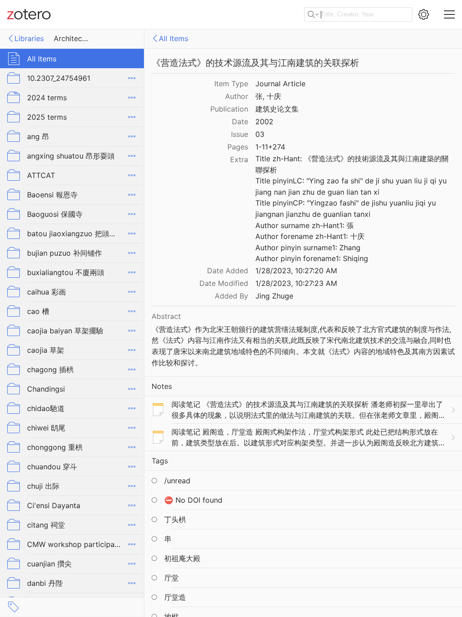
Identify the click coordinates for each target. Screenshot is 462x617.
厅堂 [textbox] (171, 577)
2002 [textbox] (264, 121)
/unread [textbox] (177, 480)
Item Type (231, 83)
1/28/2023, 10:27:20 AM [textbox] (296, 270)
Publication (229, 108)
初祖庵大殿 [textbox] (182, 558)
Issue (239, 134)
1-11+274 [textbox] (270, 146)
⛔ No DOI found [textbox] (193, 500)
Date (240, 121)
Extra (239, 159)
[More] (131, 78)
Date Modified (223, 283)
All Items (173, 38)
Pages (237, 146)
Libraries (29, 38)
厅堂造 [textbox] (175, 597)
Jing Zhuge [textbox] (274, 295)
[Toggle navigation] (449, 14)
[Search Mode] (313, 14)
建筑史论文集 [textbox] (277, 108)
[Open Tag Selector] (13, 607)
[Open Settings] (423, 14)
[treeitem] (72, 58)
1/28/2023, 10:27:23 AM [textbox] (296, 283)
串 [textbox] (167, 538)
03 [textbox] (259, 134)
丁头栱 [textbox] (175, 519)
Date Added (227, 270)
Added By (231, 295)
